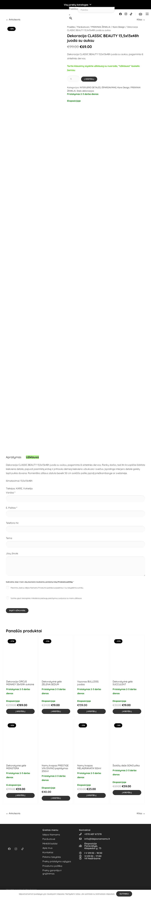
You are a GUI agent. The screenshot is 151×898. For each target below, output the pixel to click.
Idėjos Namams (51, 834)
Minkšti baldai (49, 843)
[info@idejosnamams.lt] (81, 839)
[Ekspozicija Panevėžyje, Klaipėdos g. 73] (81, 846)
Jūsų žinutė (12, 553)
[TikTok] (131, 14)
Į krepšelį (89, 79)
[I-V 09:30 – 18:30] (81, 853)
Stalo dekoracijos (85, 91)
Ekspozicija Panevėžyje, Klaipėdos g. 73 (92, 846)
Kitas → (141, 19)
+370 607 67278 (93, 834)
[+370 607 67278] (81, 834)
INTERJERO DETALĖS (90, 87)
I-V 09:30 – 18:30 (93, 852)
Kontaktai (47, 852)
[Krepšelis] (140, 14)
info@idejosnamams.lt (97, 838)
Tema (9, 538)
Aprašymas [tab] (13, 457)
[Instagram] (125, 14)
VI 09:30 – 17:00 (92, 856)
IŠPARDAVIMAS (109, 87)
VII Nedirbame (92, 858)
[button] (75, 4)
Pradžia (71, 27)
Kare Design (119, 27)
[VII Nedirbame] (81, 858)
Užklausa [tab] (32, 457)
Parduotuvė (83, 27)
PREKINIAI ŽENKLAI (100, 27)
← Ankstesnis (13, 19)
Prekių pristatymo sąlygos (56, 861)
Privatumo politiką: (65, 582)
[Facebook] (120, 14)
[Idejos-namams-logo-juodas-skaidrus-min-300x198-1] (6, 14)
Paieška (73, 8)
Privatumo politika (52, 865)
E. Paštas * (11, 507)
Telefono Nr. (12, 522)
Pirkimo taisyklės (51, 856)
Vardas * (10, 492)
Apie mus (47, 847)
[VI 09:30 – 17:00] (81, 856)
